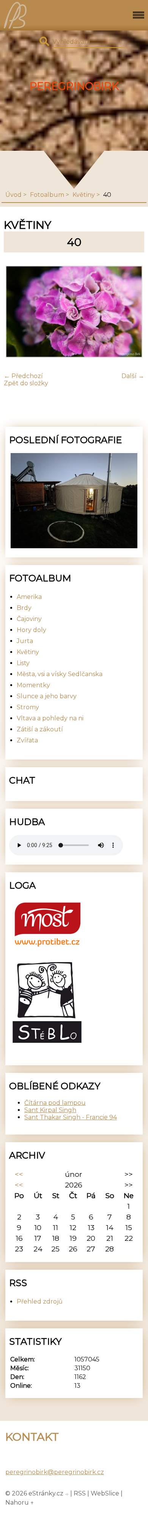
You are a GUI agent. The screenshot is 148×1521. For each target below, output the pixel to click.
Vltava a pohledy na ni (50, 718)
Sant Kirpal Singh (50, 1110)
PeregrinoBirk (74, 86)
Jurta (25, 641)
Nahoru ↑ (19, 1502)
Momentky (33, 685)
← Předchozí (23, 376)
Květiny (83, 194)
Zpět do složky (26, 383)
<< (19, 1174)
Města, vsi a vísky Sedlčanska (59, 674)
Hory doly (31, 630)
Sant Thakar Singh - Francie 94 (70, 1117)
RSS (80, 1493)
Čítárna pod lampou (55, 1102)
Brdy (24, 607)
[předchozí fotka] (16, 312)
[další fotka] (131, 312)
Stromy (28, 707)
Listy (23, 663)
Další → (132, 376)
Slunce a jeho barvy (47, 696)
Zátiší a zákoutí (40, 729)
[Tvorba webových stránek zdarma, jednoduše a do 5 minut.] (67, 1494)
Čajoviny (29, 618)
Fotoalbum (47, 194)
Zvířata (27, 740)
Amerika (29, 596)
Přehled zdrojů (40, 1301)
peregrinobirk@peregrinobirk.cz (54, 1472)
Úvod (13, 194)
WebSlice (105, 1493)
